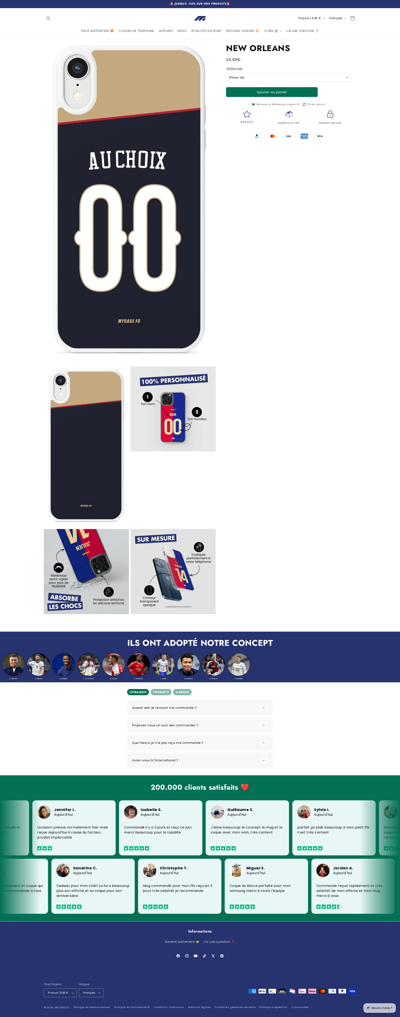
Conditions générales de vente (235, 1007)
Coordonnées (300, 1007)
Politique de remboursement (91, 1007)
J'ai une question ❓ (219, 941)
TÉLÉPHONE (234, 69)
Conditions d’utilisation (169, 1007)
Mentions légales (199, 1007)
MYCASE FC (62, 1007)
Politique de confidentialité (132, 1007)
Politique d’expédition (273, 1007)
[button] (48, 18)
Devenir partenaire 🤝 (182, 941)
